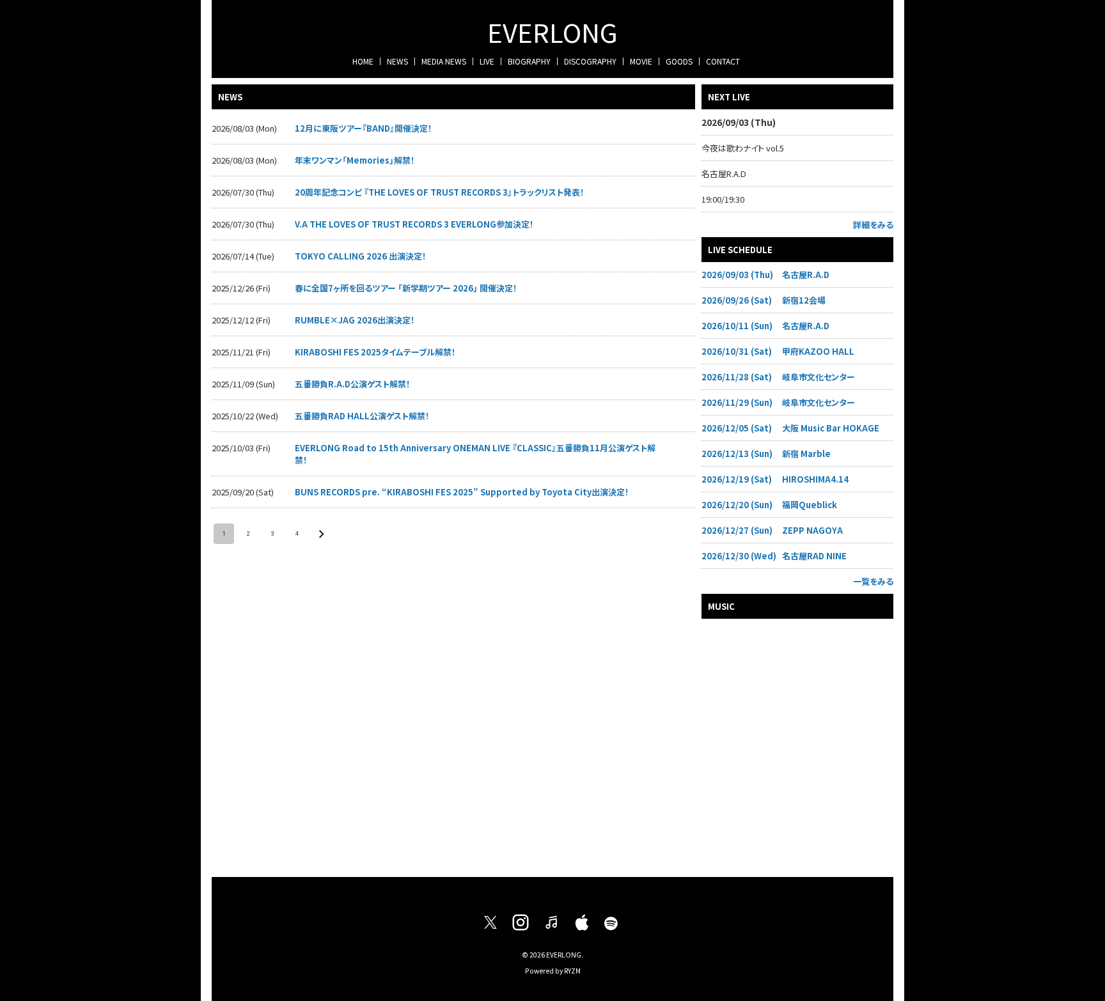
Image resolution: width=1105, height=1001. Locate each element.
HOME (362, 61)
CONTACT (723, 61)
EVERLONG (552, 31)
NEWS (397, 61)
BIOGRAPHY (529, 61)
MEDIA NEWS (443, 61)
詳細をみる (873, 225)
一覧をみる (873, 581)
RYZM (572, 970)
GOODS (679, 61)
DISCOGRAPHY (590, 61)
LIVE (487, 61)
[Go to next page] (321, 534)
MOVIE (641, 61)
